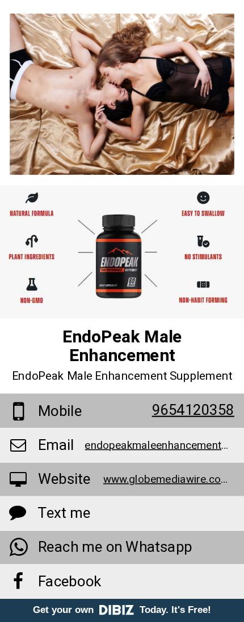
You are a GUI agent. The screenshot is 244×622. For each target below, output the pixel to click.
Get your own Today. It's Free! (122, 609)
